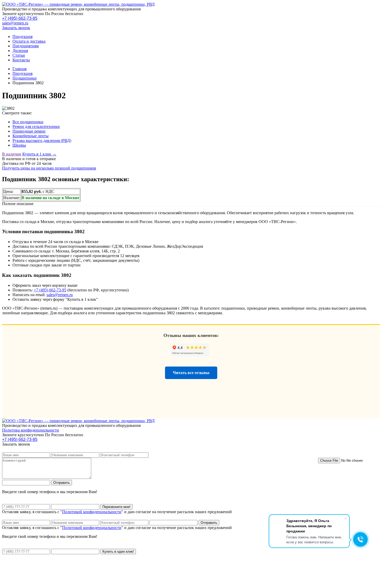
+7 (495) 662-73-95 (19, 18)
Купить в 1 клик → (39, 154)
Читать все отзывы (191, 372)
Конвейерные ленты (30, 136)
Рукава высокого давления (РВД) (41, 140)
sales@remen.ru (15, 23)
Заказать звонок (16, 27)
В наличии (11, 154)
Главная (19, 69)
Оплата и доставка (28, 41)
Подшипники (24, 78)
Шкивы (19, 145)
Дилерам (20, 50)
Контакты (21, 60)
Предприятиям (25, 46)
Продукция (22, 36)
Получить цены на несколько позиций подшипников (49, 168)
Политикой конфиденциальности (91, 512)
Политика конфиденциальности (30, 430)
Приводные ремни (28, 131)
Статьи (18, 55)
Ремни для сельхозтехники (36, 126)
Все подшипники (27, 122)
